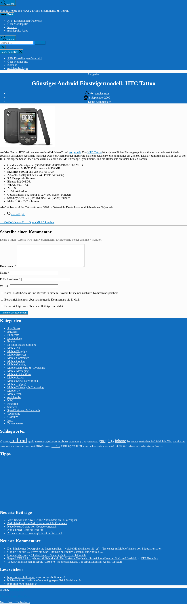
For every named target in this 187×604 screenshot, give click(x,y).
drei (55, 441)
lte (132, 441)
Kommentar (8, 266)
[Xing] (185, 83)
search (88, 446)
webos (143, 446)
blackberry (39, 441)
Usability (12, 416)
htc (23, 214)
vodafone (131, 446)
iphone (120, 441)
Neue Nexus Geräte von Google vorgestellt (32, 526)
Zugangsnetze (15, 423)
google (104, 440)
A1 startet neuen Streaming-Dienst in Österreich (34, 533)
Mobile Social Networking (22, 380)
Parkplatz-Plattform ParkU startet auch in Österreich (37, 523)
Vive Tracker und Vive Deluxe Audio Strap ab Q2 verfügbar (42, 519)
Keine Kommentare (99, 101)
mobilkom (179, 441)
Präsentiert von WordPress (15, 596)
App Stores (13, 328)
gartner (90, 441)
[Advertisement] (27, 483)
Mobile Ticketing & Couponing (25, 387)
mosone (18, 446)
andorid (6, 441)
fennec (72, 441)
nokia (55, 445)
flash (77, 441)
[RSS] (185, 78)
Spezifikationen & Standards (23, 410)
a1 (1, 441)
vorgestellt (75, 152)
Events (11, 341)
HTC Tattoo (94, 152)
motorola (26, 446)
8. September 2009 (99, 97)
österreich (159, 446)
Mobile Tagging (16, 384)
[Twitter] (185, 57)
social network (103, 446)
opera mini (75, 446)
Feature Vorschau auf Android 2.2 (83, 551)
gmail (95, 441)
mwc (39, 446)
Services (12, 407)
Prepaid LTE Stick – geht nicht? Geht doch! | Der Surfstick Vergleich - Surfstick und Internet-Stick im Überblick (72, 558)
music (33, 446)
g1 (81, 441)
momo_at (10, 446)
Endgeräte (93, 74)
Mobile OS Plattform (19, 374)
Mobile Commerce (18, 357)
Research (12, 403)
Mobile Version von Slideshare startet (139, 548)
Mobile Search (15, 377)
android (15, 214)
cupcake (49, 441)
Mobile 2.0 (13, 348)
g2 (85, 441)
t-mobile (122, 445)
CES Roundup (149, 558)
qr (84, 446)
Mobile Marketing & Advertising (26, 367)
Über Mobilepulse (17, 24)
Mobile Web (14, 393)
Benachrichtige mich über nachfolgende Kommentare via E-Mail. (42, 299)
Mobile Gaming (16, 364)
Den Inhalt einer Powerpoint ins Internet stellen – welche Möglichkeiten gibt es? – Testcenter (60, 548)
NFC (10, 400)
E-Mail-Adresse (10, 279)
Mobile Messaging (18, 370)
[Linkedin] (185, 72)
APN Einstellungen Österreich (24, 20)
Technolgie (13, 413)
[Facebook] (185, 62)
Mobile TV (13, 390)
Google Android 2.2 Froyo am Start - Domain (33, 551)
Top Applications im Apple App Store (100, 561)
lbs (128, 441)
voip (138, 446)
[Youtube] (185, 67)
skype (93, 446)
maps (135, 441)
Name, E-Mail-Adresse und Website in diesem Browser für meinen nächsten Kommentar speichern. (61, 293)
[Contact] (185, 52)
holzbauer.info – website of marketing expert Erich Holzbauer (42, 580)
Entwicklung (14, 338)
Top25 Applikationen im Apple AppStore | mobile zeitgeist (41, 561)
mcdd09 (142, 441)
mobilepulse (7, 7)
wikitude (150, 446)
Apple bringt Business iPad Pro (25, 529)
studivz (113, 446)
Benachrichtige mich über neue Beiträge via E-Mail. (34, 306)
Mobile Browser (16, 354)
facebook (63, 441)
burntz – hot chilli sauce (21, 577)
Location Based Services (21, 344)
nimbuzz (47, 446)
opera (64, 445)
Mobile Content (16, 361)
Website (4, 286)
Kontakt (12, 27)
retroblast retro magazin (20, 583)
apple (31, 441)
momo (2, 446)
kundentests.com (16, 555)
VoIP (10, 420)
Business (12, 331)
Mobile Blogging (17, 351)
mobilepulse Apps (17, 30)
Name (4, 272)
